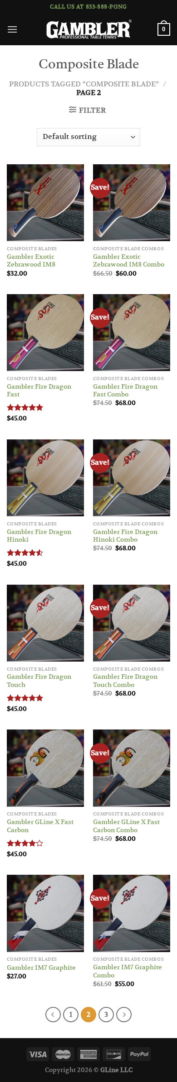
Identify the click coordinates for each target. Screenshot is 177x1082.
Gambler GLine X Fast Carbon (40, 826)
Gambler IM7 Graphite (41, 968)
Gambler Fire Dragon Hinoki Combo (125, 536)
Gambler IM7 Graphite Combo (127, 971)
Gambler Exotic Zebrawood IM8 (31, 261)
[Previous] (53, 1014)
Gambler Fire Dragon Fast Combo (125, 391)
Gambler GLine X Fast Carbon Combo (126, 826)
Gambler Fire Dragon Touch (39, 681)
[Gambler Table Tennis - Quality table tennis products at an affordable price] (88, 30)
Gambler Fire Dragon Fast (39, 391)
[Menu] (12, 29)
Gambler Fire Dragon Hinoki (39, 536)
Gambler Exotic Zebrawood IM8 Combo (128, 261)
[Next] (124, 1014)
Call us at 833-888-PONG (88, 6)
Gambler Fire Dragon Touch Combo (125, 681)
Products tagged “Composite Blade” (84, 84)
